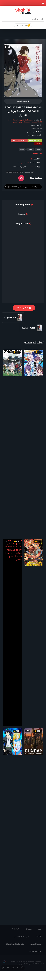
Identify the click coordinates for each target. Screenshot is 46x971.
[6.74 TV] (12, 632)
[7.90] (33, 552)
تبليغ (37, 143)
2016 (31, 167)
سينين (38, 149)
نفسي (22, 149)
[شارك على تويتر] (9, 47)
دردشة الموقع (35, 944)
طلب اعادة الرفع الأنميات (15, 944)
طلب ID (29, 929)
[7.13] (33, 363)
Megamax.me (35, 951)
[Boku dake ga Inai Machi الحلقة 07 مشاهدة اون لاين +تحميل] (39, 328)
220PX (4, 961)
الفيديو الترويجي (22, 101)
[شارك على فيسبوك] (5, 47)
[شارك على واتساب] (13, 47)
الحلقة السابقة (28, 328)
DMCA (38, 936)
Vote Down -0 (19, 141)
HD (31, 159)
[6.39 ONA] (33, 741)
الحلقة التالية (11, 317)
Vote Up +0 (34, 141)
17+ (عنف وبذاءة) (23, 163)
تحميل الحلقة (23, 307)
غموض (30, 149)
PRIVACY (15, 929)
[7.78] (12, 741)
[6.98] (12, 363)
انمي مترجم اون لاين (21, 936)
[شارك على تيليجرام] (17, 47)
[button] (42, 3)
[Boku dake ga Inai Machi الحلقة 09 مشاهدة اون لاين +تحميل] (19, 317)
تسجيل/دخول (21, 25)
